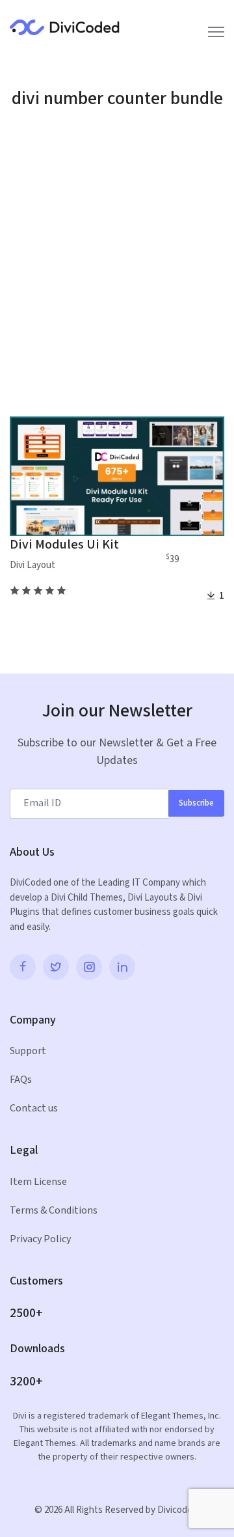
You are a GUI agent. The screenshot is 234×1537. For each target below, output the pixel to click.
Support (28, 1051)
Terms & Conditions (54, 1210)
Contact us (34, 1108)
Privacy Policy (40, 1239)
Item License (38, 1182)
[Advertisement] (117, 267)
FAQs (21, 1080)
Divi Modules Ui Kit (64, 544)
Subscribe (196, 803)
